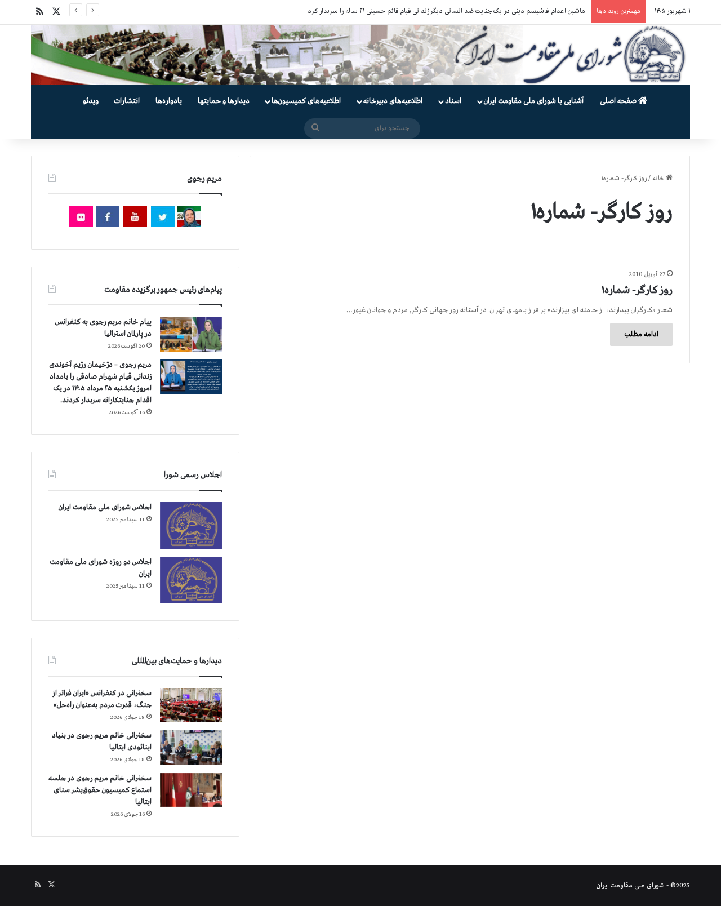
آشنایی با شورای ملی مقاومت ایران (534, 101)
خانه (659, 178)
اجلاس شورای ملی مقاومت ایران (105, 507)
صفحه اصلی (619, 101)
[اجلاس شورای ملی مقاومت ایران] (191, 525)
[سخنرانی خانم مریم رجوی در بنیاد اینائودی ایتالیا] (191, 747)
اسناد (453, 101)
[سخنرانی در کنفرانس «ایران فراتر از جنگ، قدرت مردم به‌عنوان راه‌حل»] (191, 705)
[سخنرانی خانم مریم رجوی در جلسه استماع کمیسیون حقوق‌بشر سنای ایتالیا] (191, 790)
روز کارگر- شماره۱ (637, 290)
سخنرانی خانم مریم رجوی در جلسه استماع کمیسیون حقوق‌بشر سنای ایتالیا (100, 790)
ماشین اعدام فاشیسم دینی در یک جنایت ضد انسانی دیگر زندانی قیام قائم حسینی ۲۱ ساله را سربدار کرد (446, 11)
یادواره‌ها (168, 101)
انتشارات (127, 101)
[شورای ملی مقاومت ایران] (360, 55)
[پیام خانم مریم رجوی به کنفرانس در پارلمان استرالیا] (191, 334)
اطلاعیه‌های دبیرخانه (392, 101)
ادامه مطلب (641, 334)
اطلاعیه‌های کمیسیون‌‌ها (306, 101)
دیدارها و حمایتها (224, 101)
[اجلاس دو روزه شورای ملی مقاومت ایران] (191, 580)
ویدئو (91, 101)
